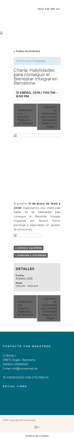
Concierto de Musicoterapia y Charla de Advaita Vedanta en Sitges (49, 116)
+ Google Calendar (28, 248)
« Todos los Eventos (27, 51)
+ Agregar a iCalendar (30, 255)
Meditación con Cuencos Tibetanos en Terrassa (25, 115)
